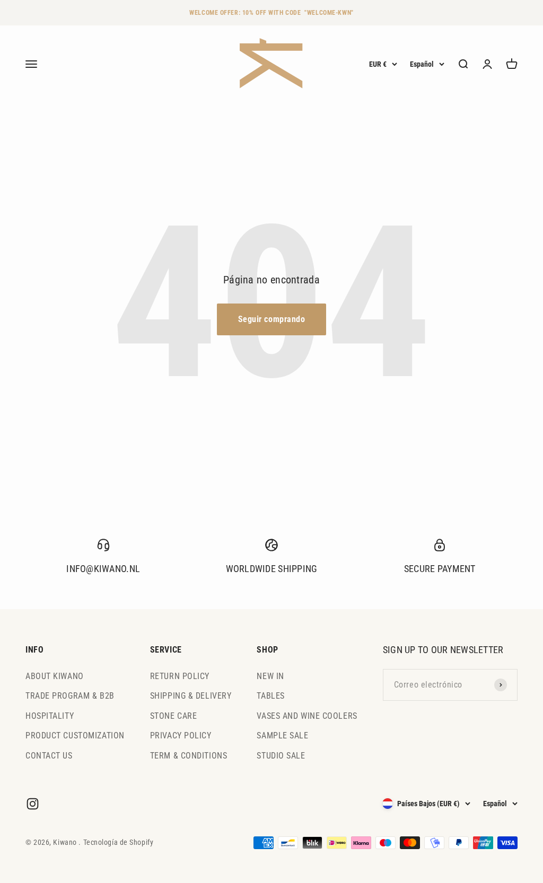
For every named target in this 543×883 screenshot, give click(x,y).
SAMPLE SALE (282, 735)
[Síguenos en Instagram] (32, 804)
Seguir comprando (271, 319)
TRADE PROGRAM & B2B (70, 696)
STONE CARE (173, 716)
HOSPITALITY (49, 716)
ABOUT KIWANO (54, 676)
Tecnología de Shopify (118, 842)
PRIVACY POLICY (181, 735)
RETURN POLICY (179, 676)
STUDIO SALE (281, 756)
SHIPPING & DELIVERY (191, 696)
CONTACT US (49, 756)
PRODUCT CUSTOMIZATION (75, 735)
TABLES (270, 696)
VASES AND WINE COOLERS (307, 716)
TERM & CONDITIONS (188, 756)
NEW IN (270, 676)
